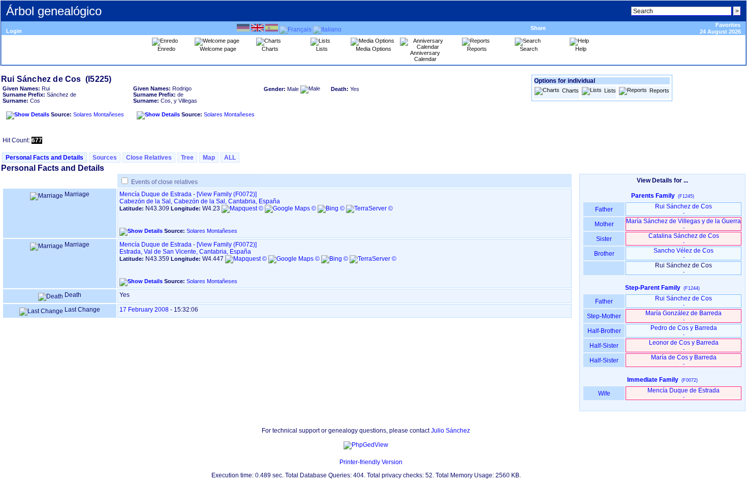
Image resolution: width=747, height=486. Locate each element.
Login (14, 31)
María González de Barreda (683, 316)
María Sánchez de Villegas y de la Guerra (683, 224)
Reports (659, 90)
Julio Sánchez (450, 430)
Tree (187, 157)
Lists (610, 90)
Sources (104, 157)
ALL (230, 157)
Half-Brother (604, 331)
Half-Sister (603, 345)
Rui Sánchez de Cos (683, 209)
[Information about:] (334, 462)
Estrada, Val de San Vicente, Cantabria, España (185, 251)
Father (604, 209)
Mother (604, 224)
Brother (604, 253)
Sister (604, 238)
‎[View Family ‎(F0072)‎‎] (227, 194)
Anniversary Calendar (425, 56)
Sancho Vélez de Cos (683, 253)
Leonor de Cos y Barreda (684, 345)
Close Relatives (149, 157)
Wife (604, 393)
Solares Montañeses (98, 114)
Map (209, 157)
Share (538, 28)
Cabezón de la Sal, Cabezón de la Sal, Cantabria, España (199, 201)
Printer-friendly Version (370, 462)
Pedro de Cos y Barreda (683, 330)
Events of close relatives (164, 182)
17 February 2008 (144, 309)
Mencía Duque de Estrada (155, 194)
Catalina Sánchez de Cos (683, 238)
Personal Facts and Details (44, 157)
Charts (570, 90)
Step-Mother (603, 316)
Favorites (727, 25)
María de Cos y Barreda (684, 360)
